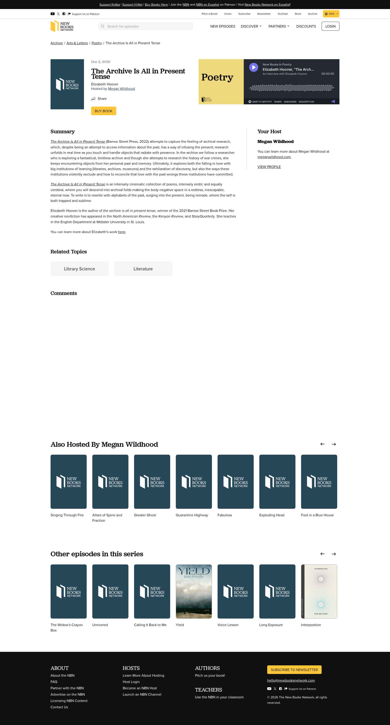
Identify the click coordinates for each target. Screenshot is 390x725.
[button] (322, 444)
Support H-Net (132, 4)
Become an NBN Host (140, 687)
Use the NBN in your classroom (219, 697)
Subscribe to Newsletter (294, 669)
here (121, 231)
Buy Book (104, 110)
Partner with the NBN (67, 687)
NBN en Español (207, 4)
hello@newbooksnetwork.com (291, 680)
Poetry (97, 42)
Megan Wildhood (121, 88)
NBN (186, 4)
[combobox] (145, 26)
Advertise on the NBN (68, 694)
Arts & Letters (77, 42)
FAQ (54, 681)
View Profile (269, 166)
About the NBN (62, 675)
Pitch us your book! (210, 675)
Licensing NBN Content (69, 700)
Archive (57, 42)
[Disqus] (143, 356)
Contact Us (59, 706)
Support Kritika (110, 4)
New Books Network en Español (267, 4)
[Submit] (102, 26)
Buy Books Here (156, 4)
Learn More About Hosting (143, 675)
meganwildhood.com (274, 156)
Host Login (131, 681)
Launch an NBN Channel (142, 694)
